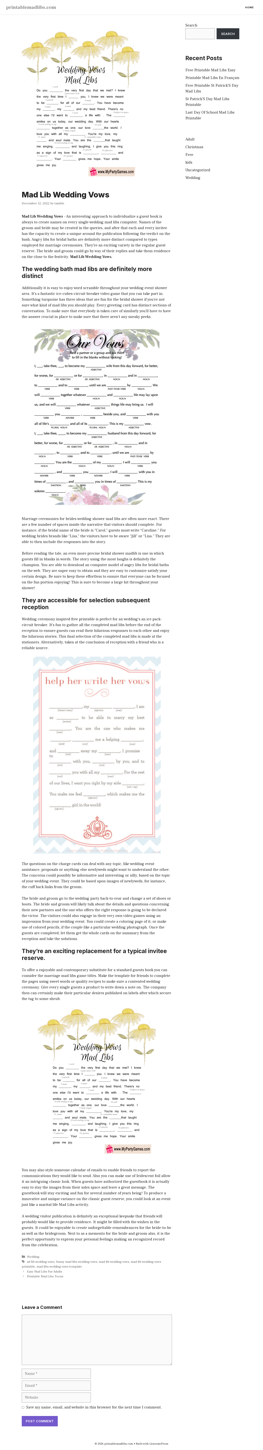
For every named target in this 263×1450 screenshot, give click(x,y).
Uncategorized (197, 170)
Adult (190, 139)
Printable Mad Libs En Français (212, 77)
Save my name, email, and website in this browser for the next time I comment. (94, 1407)
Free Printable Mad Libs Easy (210, 70)
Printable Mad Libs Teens (45, 1276)
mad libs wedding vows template (59, 1266)
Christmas (194, 147)
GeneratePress (158, 1444)
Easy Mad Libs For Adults (44, 1271)
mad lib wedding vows (114, 1262)
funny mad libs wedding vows (76, 1262)
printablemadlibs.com (31, 7)
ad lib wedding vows (40, 1262)
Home (249, 7)
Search (191, 25)
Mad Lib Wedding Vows (42, 216)
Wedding (33, 1257)
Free (189, 154)
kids (188, 162)
